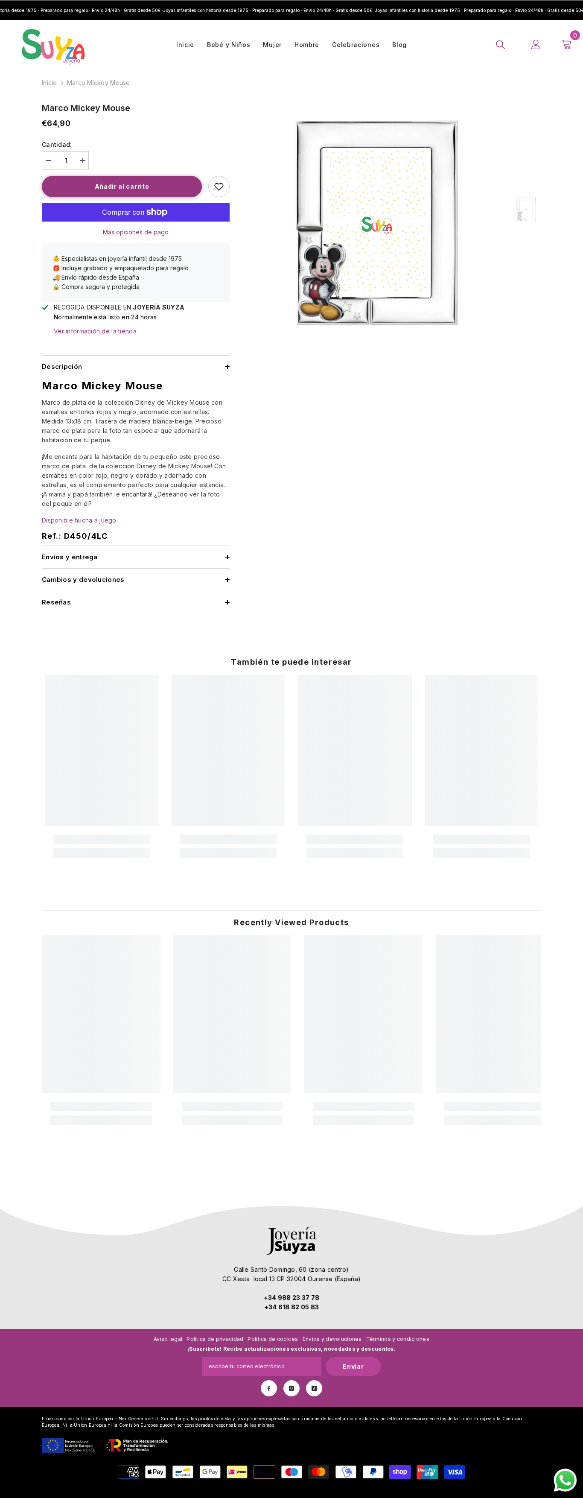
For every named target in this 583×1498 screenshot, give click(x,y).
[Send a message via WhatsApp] (565, 1480)
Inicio (49, 82)
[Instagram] (291, 1388)
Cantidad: (57, 144)
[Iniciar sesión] (536, 44)
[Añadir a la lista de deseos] (219, 186)
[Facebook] (269, 1388)
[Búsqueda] (500, 44)
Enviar (353, 1366)
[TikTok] (314, 1388)
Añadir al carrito (122, 186)
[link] (101, 839)
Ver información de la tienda (95, 331)
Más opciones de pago (136, 232)
